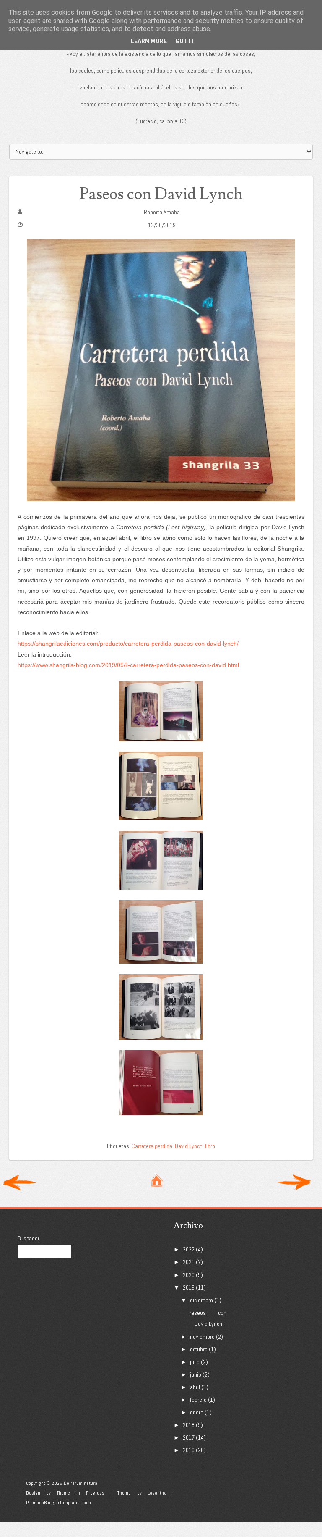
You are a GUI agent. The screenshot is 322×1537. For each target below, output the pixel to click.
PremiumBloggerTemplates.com (58, 1502)
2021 (189, 1262)
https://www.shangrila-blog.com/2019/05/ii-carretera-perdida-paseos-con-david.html (128, 665)
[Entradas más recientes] (19, 1181)
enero (196, 1412)
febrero (198, 1399)
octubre (199, 1349)
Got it (185, 41)
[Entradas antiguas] (294, 1181)
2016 (189, 1450)
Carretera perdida (152, 1146)
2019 (189, 1287)
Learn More (149, 41)
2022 (189, 1249)
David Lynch (189, 1146)
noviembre (202, 1336)
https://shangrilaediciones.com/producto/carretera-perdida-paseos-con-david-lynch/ (128, 643)
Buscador (28, 1238)
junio (195, 1374)
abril (195, 1387)
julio (195, 1362)
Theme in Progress (80, 1493)
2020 (189, 1275)
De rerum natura (80, 1483)
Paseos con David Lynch (161, 194)
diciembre (201, 1300)
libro (210, 1146)
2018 (189, 1425)
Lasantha (157, 1493)
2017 (189, 1437)
